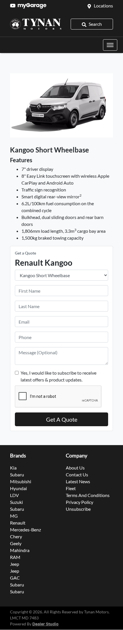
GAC (15, 577)
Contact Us (77, 474)
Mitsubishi (20, 481)
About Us (75, 467)
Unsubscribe (78, 509)
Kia (13, 467)
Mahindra (19, 550)
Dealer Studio (45, 624)
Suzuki (16, 502)
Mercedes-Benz (25, 529)
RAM (15, 557)
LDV (14, 495)
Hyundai (18, 488)
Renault (17, 522)
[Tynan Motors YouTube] (14, 5)
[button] (110, 45)
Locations (103, 5)
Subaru (17, 474)
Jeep (14, 564)
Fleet (71, 488)
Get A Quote (61, 419)
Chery (16, 536)
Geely (15, 543)
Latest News (78, 481)
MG (14, 516)
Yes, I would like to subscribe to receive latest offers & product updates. (58, 376)
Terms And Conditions (88, 495)
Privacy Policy (79, 502)
